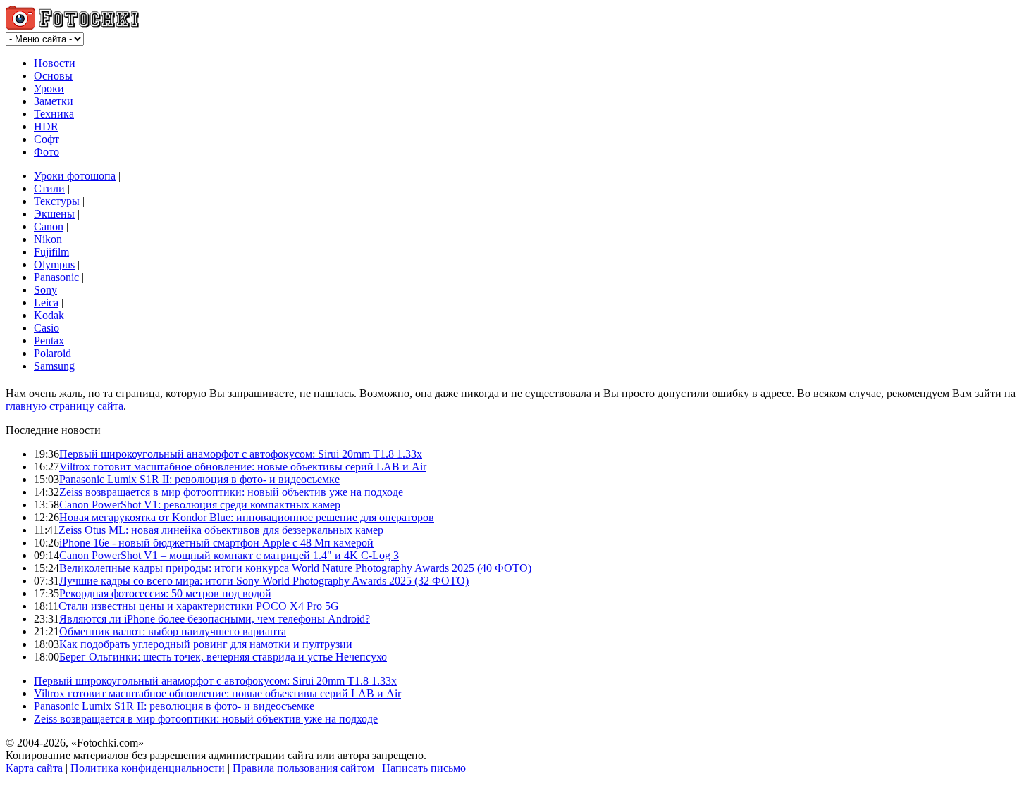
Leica (46, 302)
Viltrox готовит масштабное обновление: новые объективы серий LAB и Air (242, 467)
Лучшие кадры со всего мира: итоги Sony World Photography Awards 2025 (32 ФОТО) (264, 581)
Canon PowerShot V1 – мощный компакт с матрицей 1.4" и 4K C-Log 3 (229, 555)
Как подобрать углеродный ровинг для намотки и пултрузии (205, 644)
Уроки (49, 88)
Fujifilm (51, 252)
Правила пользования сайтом (303, 768)
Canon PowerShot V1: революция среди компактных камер (199, 505)
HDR (46, 126)
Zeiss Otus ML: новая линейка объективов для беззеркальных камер (220, 530)
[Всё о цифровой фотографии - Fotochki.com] (72, 26)
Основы (53, 76)
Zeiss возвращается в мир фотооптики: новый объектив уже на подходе (231, 492)
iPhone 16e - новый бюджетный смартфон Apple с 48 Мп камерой (216, 543)
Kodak (49, 315)
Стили (49, 188)
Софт (46, 139)
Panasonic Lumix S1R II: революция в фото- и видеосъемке (199, 479)
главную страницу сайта (64, 406)
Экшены (54, 214)
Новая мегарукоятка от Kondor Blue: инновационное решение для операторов (246, 517)
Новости (54, 63)
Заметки (53, 101)
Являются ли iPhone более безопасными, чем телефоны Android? (214, 619)
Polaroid (52, 353)
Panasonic (56, 277)
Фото (46, 152)
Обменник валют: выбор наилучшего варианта (172, 631)
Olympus (54, 264)
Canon (48, 226)
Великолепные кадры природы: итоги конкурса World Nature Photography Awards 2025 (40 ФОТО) (295, 568)
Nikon (48, 239)
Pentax (49, 340)
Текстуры (57, 201)
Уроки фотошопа (75, 176)
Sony (45, 290)
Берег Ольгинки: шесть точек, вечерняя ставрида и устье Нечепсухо (223, 657)
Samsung (54, 366)
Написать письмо (424, 768)
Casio (46, 328)
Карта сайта (34, 768)
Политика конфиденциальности (147, 768)
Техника (54, 114)
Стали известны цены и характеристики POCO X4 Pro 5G (198, 606)
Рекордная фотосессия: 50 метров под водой (165, 593)
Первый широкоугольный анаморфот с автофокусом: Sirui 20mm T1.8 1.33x (240, 454)
